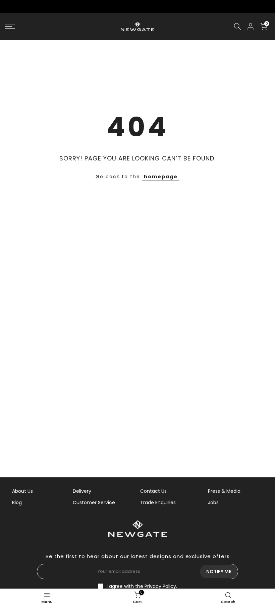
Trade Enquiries (158, 502)
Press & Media (224, 491)
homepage (161, 176)
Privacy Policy (160, 586)
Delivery (82, 491)
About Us (22, 491)
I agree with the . (142, 586)
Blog (17, 502)
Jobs (213, 502)
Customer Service (94, 502)
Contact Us (153, 491)
